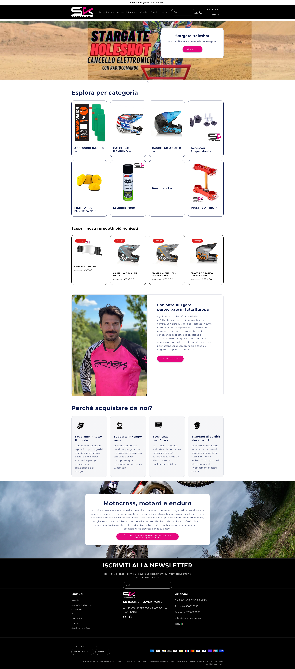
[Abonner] (169, 585)
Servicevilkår (182, 661)
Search (75, 600)
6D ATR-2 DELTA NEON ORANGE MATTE (202, 274)
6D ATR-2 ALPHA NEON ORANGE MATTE (164, 274)
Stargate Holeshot (81, 605)
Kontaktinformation (215, 661)
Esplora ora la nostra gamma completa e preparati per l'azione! (147, 536)
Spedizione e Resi (80, 628)
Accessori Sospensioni (200, 149)
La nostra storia (170, 358)
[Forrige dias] (142, 82)
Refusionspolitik (133, 661)
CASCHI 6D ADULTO (166, 148)
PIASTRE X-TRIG (202, 207)
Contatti (75, 623)
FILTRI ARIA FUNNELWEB (83, 209)
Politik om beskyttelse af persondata (158, 661)
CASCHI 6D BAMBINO (121, 149)
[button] (106, 12)
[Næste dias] (153, 82)
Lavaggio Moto (124, 207)
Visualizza (192, 49)
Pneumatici (160, 188)
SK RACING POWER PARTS (98, 661)
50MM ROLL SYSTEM (85, 266)
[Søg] (192, 12)
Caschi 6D (76, 609)
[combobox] (183, 12)
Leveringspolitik (197, 661)
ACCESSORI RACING (89, 148)
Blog (74, 614)
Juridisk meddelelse (215, 664)
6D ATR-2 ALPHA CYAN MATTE (125, 274)
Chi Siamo (76, 619)
